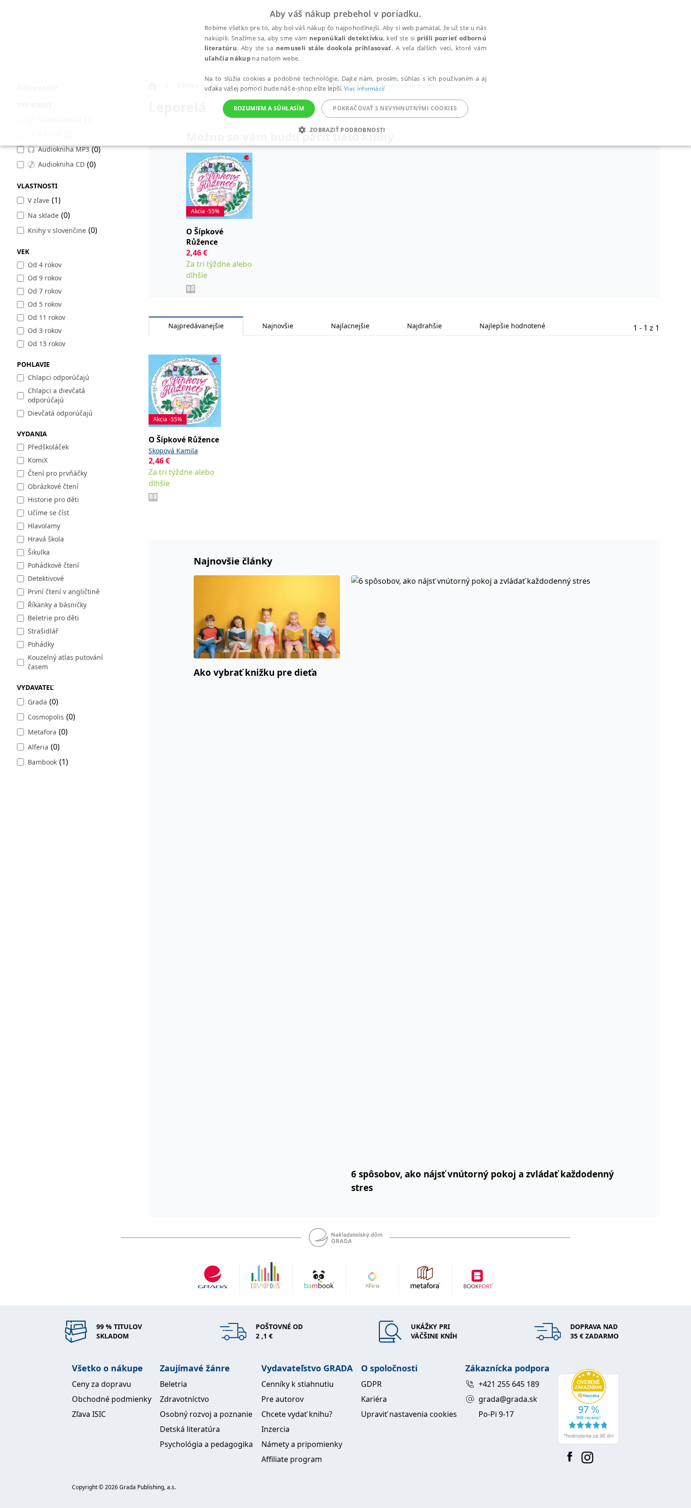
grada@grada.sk (508, 1399)
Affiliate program (291, 1459)
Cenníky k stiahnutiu (297, 1384)
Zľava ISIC (89, 1414)
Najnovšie (277, 325)
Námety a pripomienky (301, 1444)
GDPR (371, 1384)
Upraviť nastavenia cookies (409, 1414)
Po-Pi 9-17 (496, 1414)
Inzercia (275, 1429)
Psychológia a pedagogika (206, 1444)
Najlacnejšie (350, 325)
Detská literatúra (190, 1429)
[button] (345, 129)
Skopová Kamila (173, 450)
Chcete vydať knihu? (296, 1414)
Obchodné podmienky (111, 1399)
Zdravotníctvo (184, 1399)
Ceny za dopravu (101, 1384)
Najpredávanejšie (196, 325)
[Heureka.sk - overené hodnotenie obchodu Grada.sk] (588, 1406)
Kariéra (374, 1399)
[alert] (345, 73)
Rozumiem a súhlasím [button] (269, 108)
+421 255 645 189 (509, 1384)
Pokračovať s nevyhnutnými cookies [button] (395, 108)
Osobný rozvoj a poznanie (206, 1414)
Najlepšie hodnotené (512, 325)
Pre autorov (282, 1399)
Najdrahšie (424, 325)
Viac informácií (364, 89)
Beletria (173, 1384)
